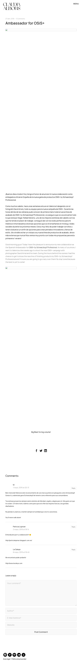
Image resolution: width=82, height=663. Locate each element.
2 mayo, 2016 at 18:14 (21, 529)
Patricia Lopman (19, 526)
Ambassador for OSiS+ (25, 23)
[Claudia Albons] (11, 6)
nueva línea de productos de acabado (53, 232)
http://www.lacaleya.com (13, 563)
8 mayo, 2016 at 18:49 (21, 552)
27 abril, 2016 (9, 19)
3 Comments (20, 19)
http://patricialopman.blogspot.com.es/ (18, 540)
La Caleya (16, 549)
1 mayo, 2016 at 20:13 (21, 487)
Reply (73, 488)
